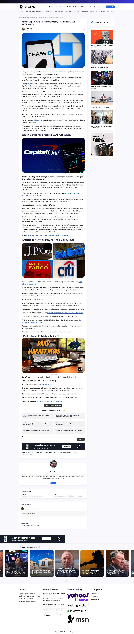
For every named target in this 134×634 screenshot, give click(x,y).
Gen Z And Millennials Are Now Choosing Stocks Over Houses (16, 572)
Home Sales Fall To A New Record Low (37, 11)
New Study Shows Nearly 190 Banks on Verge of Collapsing (47, 235)
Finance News (48, 452)
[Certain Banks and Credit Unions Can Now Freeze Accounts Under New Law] (102, 57)
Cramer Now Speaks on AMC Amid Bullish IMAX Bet (117, 573)
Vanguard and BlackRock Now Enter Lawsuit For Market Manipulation (66, 572)
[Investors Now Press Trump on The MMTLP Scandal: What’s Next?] (102, 37)
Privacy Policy (94, 593)
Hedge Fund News (58, 452)
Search (24, 436)
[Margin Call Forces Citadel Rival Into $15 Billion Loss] (102, 78)
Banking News (26, 17)
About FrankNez (95, 599)
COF (31, 179)
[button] (103, 7)
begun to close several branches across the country (65, 313)
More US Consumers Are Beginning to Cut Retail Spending (63, 11)
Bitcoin (36, 120)
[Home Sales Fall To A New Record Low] (102, 98)
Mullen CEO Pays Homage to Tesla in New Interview (33, 496)
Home (20, 17)
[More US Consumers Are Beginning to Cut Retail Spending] (102, 117)
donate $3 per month (44, 394)
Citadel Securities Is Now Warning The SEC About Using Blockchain (91, 572)
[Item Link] (16, 563)
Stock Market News (27, 454)
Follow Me (53, 483)
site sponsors (46, 384)
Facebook (58, 401)
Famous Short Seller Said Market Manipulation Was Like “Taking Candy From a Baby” (41, 571)
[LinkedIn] (100, 7)
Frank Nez (29, 28)
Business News (39, 452)
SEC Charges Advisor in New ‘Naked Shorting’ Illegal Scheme (69, 496)
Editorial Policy (95, 596)
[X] (97, 7)
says (29, 84)
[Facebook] (94, 7)
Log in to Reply (25, 518)
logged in (29, 525)
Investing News (68, 452)
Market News (77, 452)
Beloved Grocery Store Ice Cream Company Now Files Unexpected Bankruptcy (99, 11)
